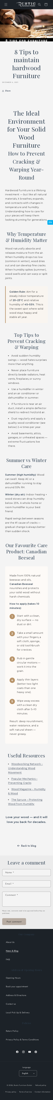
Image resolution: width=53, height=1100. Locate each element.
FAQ (8, 959)
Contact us (11, 1003)
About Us (10, 942)
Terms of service (25, 1092)
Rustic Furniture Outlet (23, 1085)
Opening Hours (13, 977)
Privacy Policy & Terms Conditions (22, 1039)
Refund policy (40, 1085)
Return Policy (12, 1030)
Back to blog (28, 846)
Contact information (42, 1092)
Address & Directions (16, 995)
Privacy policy (10, 1092)
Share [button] (8, 90)
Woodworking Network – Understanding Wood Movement (25, 768)
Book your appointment (17, 986)
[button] (6, 4)
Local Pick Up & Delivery (17, 1012)
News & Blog (12, 950)
